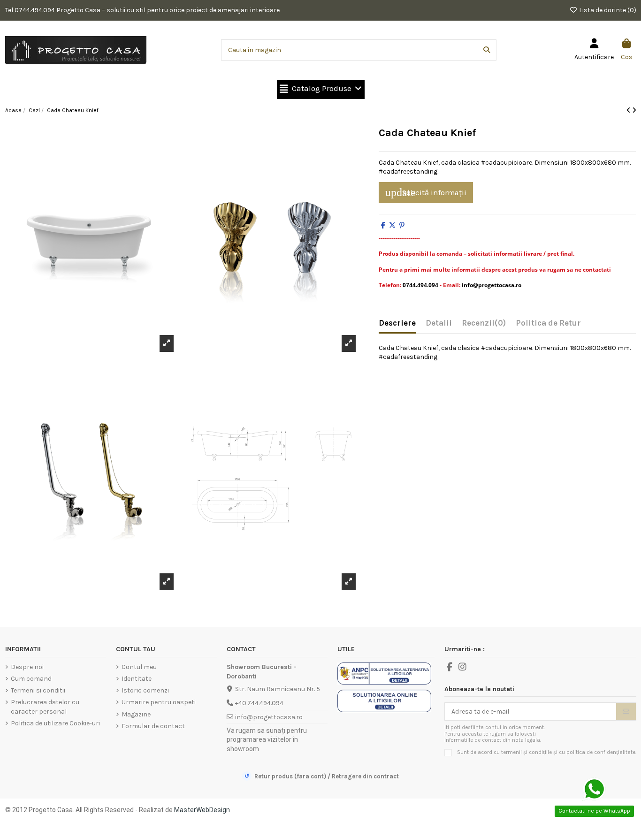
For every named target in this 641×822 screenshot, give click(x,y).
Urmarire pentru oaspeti (159, 702)
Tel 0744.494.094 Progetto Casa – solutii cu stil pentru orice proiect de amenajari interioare (142, 10)
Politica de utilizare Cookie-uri (55, 723)
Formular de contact (153, 726)
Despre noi (27, 667)
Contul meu (139, 667)
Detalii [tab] (439, 323)
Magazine (136, 714)
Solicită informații (425, 192)
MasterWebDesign (202, 810)
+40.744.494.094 (259, 703)
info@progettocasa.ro (269, 717)
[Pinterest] (401, 225)
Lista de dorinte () (607, 10)
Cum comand (31, 679)
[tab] (484, 325)
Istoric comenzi (145, 690)
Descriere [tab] (397, 323)
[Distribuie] (383, 225)
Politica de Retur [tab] (548, 323)
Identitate (137, 679)
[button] (321, 89)
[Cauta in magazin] (486, 50)
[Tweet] (392, 225)
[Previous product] (629, 110)
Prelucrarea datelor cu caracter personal (45, 706)
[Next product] (634, 110)
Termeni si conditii (38, 690)
